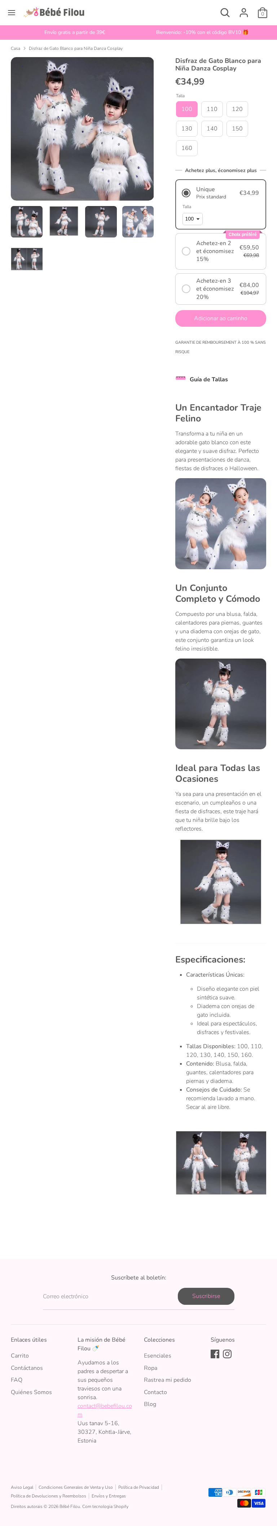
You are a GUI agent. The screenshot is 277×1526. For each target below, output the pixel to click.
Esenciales (157, 1356)
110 (212, 109)
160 (186, 148)
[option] (74, 32)
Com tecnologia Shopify (105, 1506)
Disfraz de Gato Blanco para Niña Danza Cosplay (76, 48)
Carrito (20, 1356)
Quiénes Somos (31, 1392)
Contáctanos (27, 1368)
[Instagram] (227, 1354)
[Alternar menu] (11, 12)
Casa (15, 48)
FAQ (16, 1380)
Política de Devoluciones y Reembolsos (48, 1496)
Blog (150, 1404)
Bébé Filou (70, 1506)
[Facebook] (215, 1354)
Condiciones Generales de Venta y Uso (76, 1487)
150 (237, 129)
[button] (221, 193)
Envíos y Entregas (109, 1496)
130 (186, 129)
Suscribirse (206, 1296)
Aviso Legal (22, 1487)
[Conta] (244, 10)
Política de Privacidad (138, 1487)
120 (237, 109)
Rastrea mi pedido (167, 1380)
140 (212, 129)
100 (186, 109)
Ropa (150, 1368)
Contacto (155, 1392)
